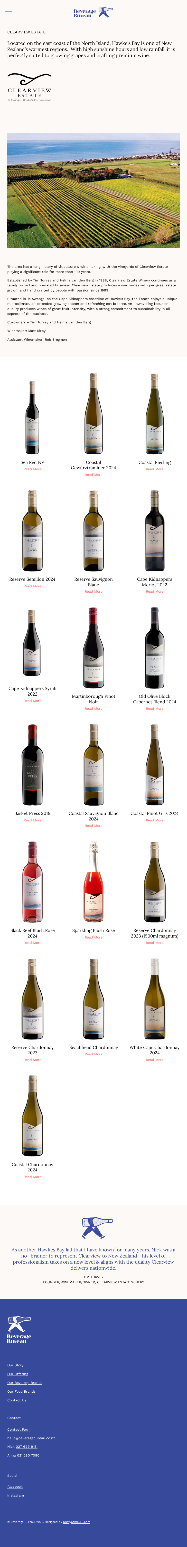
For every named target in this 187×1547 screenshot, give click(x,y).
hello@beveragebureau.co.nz (31, 1438)
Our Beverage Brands (24, 1383)
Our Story (15, 1365)
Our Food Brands (21, 1391)
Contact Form (18, 1429)
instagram (15, 1495)
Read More (32, 469)
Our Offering (17, 1374)
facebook (15, 1486)
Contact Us (16, 1400)
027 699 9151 (26, 1446)
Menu (8, 15)
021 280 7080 (28, 1455)
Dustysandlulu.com (76, 1522)
